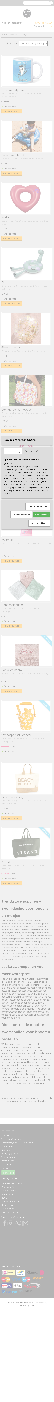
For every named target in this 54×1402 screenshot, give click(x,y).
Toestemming (13, 451)
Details (28, 451)
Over (39, 451)
